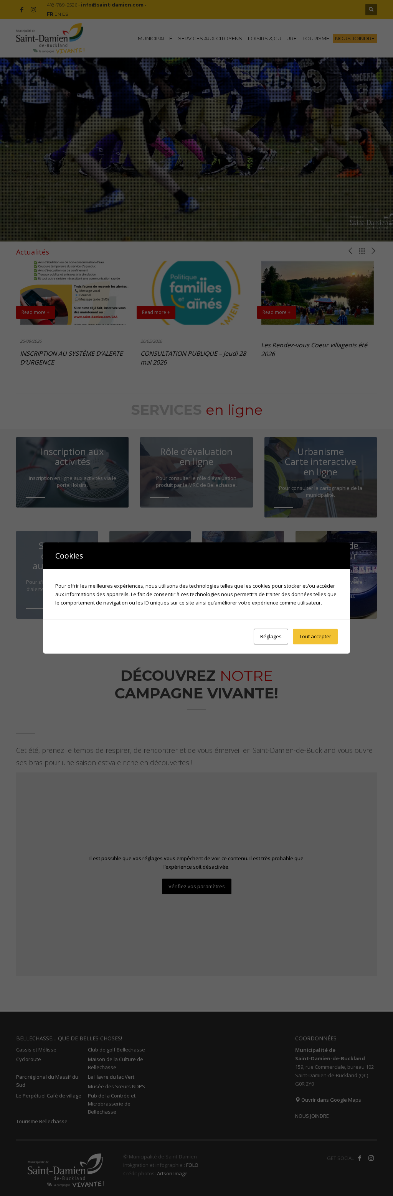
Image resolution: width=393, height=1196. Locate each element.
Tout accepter (315, 636)
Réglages (271, 636)
